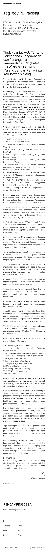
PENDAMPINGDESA (12, 3)
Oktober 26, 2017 (9, 484)
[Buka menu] (43, 3)
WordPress (41, 547)
